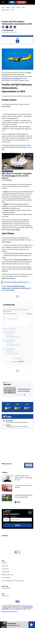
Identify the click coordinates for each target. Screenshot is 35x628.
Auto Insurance (7, 180)
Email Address (13, 517)
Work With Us (5, 566)
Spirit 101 (5, 271)
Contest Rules (5, 569)
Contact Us (4, 563)
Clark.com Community (8, 278)
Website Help (5, 596)
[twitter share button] (7, 27)
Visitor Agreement (28, 606)
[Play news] (17, 41)
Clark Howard (10, 290)
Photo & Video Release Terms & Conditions (13, 580)
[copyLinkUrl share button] (15, 27)
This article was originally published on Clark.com (16, 282)
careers (17, 609)
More (13, 9)
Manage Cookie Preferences (9, 611)
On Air (13, 7)
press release (6, 106)
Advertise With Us (6, 9)
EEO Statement (6, 572)
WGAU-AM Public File (7, 575)
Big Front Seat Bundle (21, 259)
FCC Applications (6, 577)
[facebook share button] (3, 27)
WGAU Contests (7, 464)
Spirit (5, 74)
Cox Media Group (11, 605)
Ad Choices (5, 609)
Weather (8, 7)
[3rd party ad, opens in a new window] (17, 161)
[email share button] (11, 27)
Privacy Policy (8, 608)
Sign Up (17, 525)
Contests (18, 7)
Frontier (28, 72)
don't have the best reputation (11, 78)
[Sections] (3, 2)
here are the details (14, 229)
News (3, 7)
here (29, 267)
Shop (23, 7)
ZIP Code (5, 517)
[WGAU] (17, 2)
